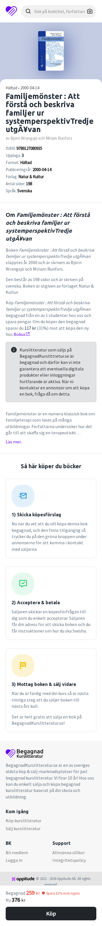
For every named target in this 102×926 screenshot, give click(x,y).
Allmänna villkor (68, 852)
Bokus (20, 334)
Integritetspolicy (69, 860)
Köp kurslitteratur (23, 820)
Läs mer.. (14, 441)
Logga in (14, 860)
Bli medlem (17, 852)
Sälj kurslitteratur (23, 828)
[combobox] (58, 11)
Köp (51, 913)
